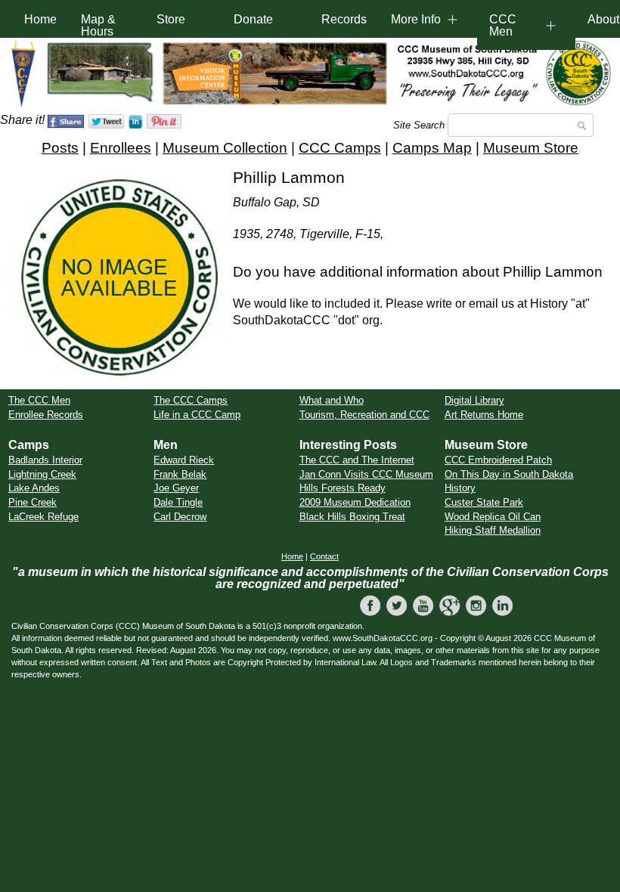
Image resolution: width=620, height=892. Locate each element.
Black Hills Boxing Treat (352, 516)
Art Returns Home (484, 414)
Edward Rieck (183, 460)
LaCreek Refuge (43, 516)
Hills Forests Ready (342, 488)
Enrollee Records (45, 414)
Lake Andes (34, 488)
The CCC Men (39, 400)
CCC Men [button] (502, 25)
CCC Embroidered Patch (498, 460)
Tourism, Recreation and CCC (364, 414)
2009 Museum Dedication (355, 502)
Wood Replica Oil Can (493, 516)
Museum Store (530, 148)
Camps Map (432, 148)
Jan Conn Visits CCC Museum (366, 474)
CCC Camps (340, 148)
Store (171, 19)
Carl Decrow (179, 516)
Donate (253, 19)
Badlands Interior (45, 460)
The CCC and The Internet (356, 460)
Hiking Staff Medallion (493, 530)
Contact (324, 556)
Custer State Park (484, 502)
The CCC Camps (190, 400)
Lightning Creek (42, 474)
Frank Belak (179, 474)
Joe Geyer (176, 488)
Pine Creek (32, 502)
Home (40, 19)
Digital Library (474, 400)
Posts (60, 148)
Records (344, 19)
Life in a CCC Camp (196, 414)
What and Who (331, 400)
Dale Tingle (178, 502)
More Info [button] (416, 19)
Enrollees (120, 148)
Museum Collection (225, 148)
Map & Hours (98, 25)
